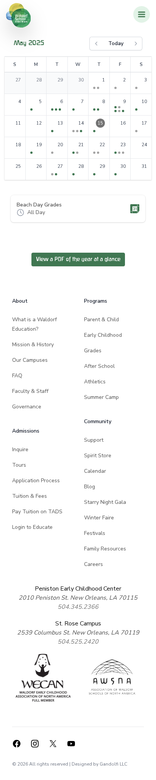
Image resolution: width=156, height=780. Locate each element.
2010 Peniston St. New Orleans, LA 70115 (78, 598)
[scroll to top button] (145, 769)
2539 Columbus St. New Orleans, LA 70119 (78, 632)
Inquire (20, 449)
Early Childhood (103, 335)
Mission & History (33, 344)
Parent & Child (101, 319)
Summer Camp (101, 397)
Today (115, 43)
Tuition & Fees (29, 496)
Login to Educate (32, 527)
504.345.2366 (78, 607)
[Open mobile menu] (141, 14)
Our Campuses (30, 360)
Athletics (95, 381)
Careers (93, 564)
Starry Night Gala (105, 502)
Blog (89, 486)
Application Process (36, 480)
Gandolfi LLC (113, 764)
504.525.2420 (78, 642)
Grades (92, 350)
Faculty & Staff (30, 391)
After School (99, 366)
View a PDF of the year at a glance (78, 259)
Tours (19, 465)
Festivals (94, 533)
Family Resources (105, 548)
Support (93, 440)
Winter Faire (99, 517)
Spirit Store (97, 455)
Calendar (95, 471)
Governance (26, 406)
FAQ (17, 375)
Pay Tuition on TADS (37, 511)
